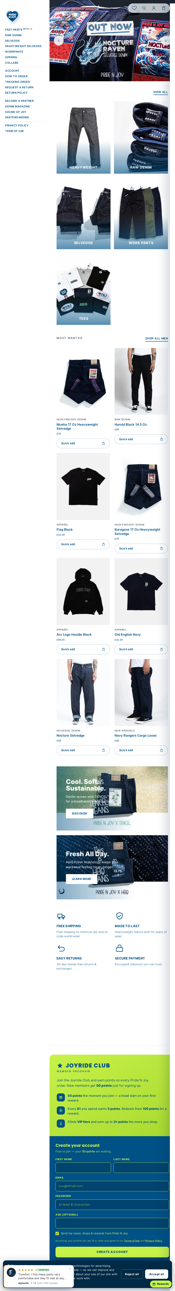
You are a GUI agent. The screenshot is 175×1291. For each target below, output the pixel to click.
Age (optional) (66, 1214)
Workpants (14, 51)
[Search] (144, 8)
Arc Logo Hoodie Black (74, 634)
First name (63, 1159)
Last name (122, 1159)
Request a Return (19, 87)
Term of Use (14, 131)
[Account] (154, 8)
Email (59, 1177)
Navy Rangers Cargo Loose (136, 735)
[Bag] (163, 8)
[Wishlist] (134, 8)
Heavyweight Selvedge (23, 46)
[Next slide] (166, 41)
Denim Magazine (17, 106)
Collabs (11, 62)
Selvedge (12, 40)
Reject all (132, 1274)
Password (63, 1196)
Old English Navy (128, 634)
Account (12, 70)
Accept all (156, 1274)
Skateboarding (17, 117)
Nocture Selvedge (71, 735)
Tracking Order (17, 81)
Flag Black (65, 529)
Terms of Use (132, 1240)
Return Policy (16, 92)
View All (160, 92)
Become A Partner (19, 100)
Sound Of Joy (15, 112)
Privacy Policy (17, 125)
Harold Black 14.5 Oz (131, 424)
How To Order (16, 76)
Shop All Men (156, 338)
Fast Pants (18, 29)
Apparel (11, 57)
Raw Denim (13, 35)
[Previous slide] (59, 41)
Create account (112, 1252)
